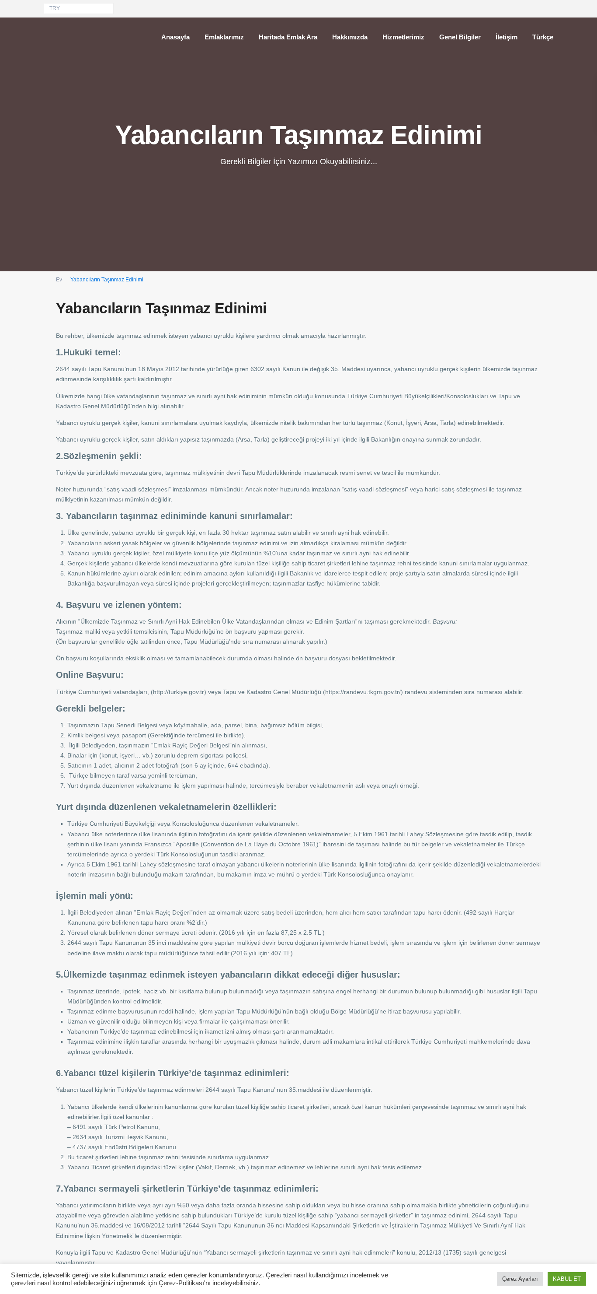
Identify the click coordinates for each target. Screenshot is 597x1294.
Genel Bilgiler (460, 37)
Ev (59, 280)
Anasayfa (175, 37)
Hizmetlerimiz (403, 37)
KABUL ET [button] (567, 1279)
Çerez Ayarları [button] (520, 1279)
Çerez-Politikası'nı (185, 1283)
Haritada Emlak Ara (288, 37)
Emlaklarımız (224, 37)
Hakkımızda (350, 37)
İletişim (506, 37)
